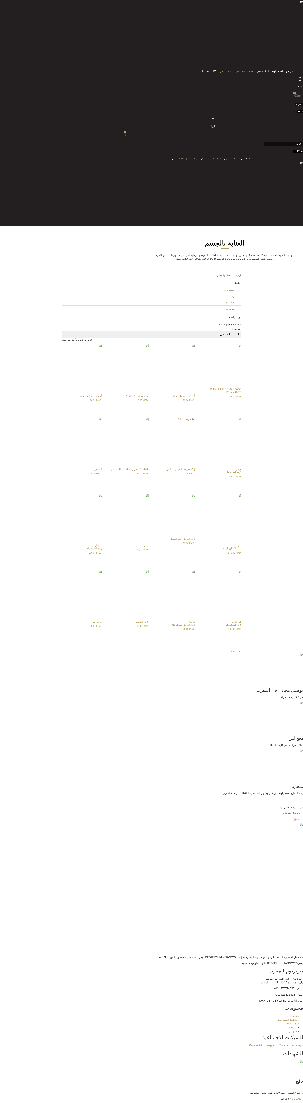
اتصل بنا (205, 71)
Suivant (234, 651)
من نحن (289, 71)
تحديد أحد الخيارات (98, 480)
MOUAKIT (297, 1098)
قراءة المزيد (145, 406)
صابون (230, 302)
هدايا (229, 71)
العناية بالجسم (248, 71)
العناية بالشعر (263, 71)
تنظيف (230, 290)
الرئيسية (237, 275)
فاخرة (221, 71)
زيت (232, 296)
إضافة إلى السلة (238, 402)
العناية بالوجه (277, 71)
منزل (237, 71)
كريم (231, 309)
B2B (214, 71)
